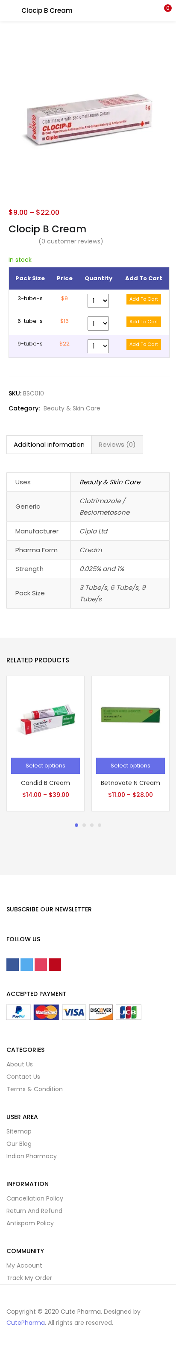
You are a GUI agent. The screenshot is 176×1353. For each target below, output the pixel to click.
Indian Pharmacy (31, 1156)
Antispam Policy (30, 1223)
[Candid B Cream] (45, 714)
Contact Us (23, 1076)
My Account (24, 1265)
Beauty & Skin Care (72, 408)
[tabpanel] (45, 743)
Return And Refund (34, 1211)
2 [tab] (84, 825)
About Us (19, 1064)
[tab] (49, 444)
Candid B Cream (45, 783)
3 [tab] (92, 825)
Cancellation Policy (34, 1198)
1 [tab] (76, 825)
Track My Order (29, 1278)
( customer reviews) (70, 241)
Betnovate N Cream (130, 783)
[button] (163, 10)
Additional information (49, 444)
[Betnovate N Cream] (130, 714)
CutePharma (25, 1322)
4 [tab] (99, 825)
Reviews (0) (117, 444)
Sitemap (19, 1131)
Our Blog (19, 1143)
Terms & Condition (34, 1089)
